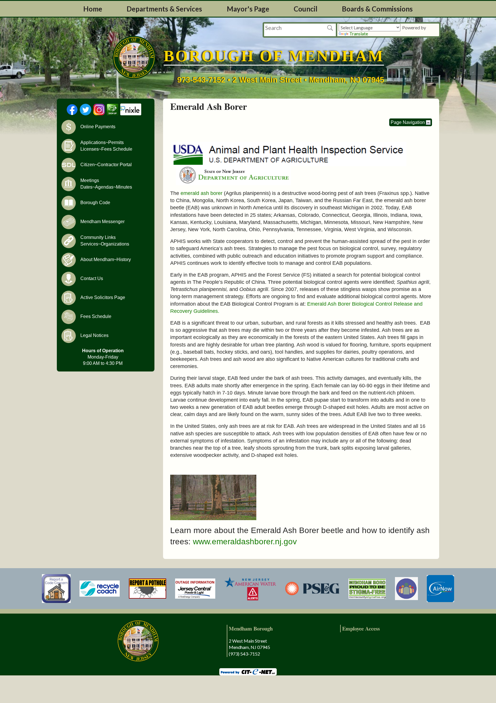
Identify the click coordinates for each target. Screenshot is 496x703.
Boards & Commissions (377, 9)
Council (305, 9)
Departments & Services (164, 9)
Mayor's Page (248, 9)
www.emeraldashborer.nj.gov (245, 541)
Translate (358, 33)
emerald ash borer (201, 193)
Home (92, 9)
